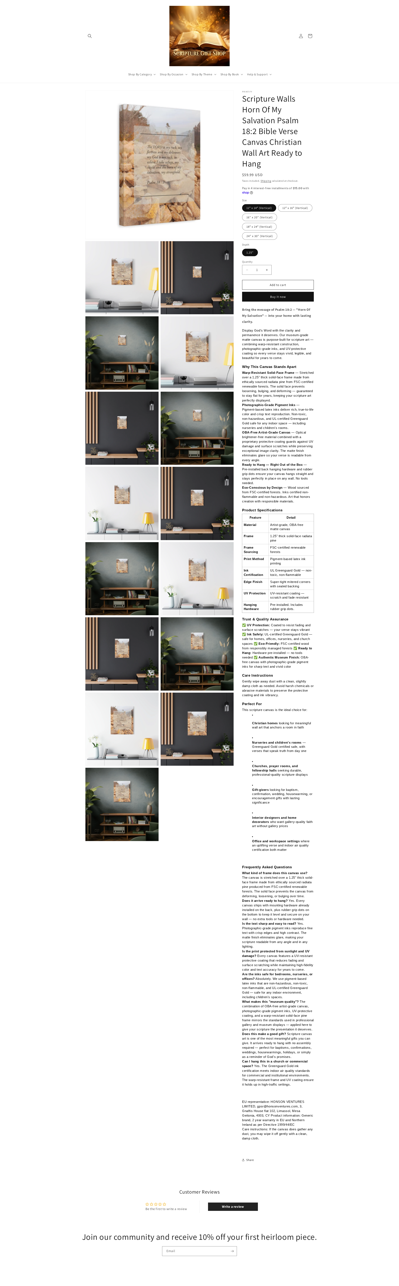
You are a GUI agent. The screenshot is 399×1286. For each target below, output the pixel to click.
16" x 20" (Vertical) (259, 217)
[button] (89, 36)
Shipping (266, 180)
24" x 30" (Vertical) (259, 236)
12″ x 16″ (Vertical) (295, 208)
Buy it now (278, 297)
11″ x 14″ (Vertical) (259, 208)
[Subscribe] (232, 1251)
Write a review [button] (233, 1206)
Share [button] (250, 1160)
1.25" (250, 252)
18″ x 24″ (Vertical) (259, 227)
